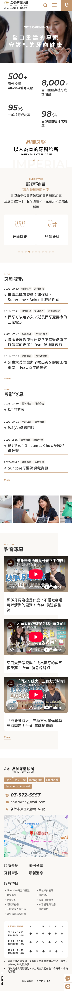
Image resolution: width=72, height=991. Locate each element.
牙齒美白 (43, 909)
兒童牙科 (11, 899)
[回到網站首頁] (16, 3)
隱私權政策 (27, 981)
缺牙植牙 (26, 288)
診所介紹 (11, 865)
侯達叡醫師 (41, 333)
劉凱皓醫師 (54, 311)
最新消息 (26, 403)
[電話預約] (66, 5)
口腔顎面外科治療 (16, 909)
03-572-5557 (25, 795)
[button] (54, 5)
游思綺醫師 (41, 356)
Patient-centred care (36, 154)
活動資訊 (39, 462)
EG (48, 981)
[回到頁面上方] (2, 978)
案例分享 (36, 865)
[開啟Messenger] (68, 978)
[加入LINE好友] (68, 987)
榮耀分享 (38, 439)
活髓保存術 (13, 904)
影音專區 (26, 333)
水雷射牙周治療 (47, 904)
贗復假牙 (11, 895)
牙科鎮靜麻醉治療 (16, 913)
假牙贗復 (26, 311)
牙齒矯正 (43, 895)
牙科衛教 (39, 288)
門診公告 (39, 403)
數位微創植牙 (46, 890)
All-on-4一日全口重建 (18, 890)
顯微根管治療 (46, 899)
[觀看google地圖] (36, 836)
